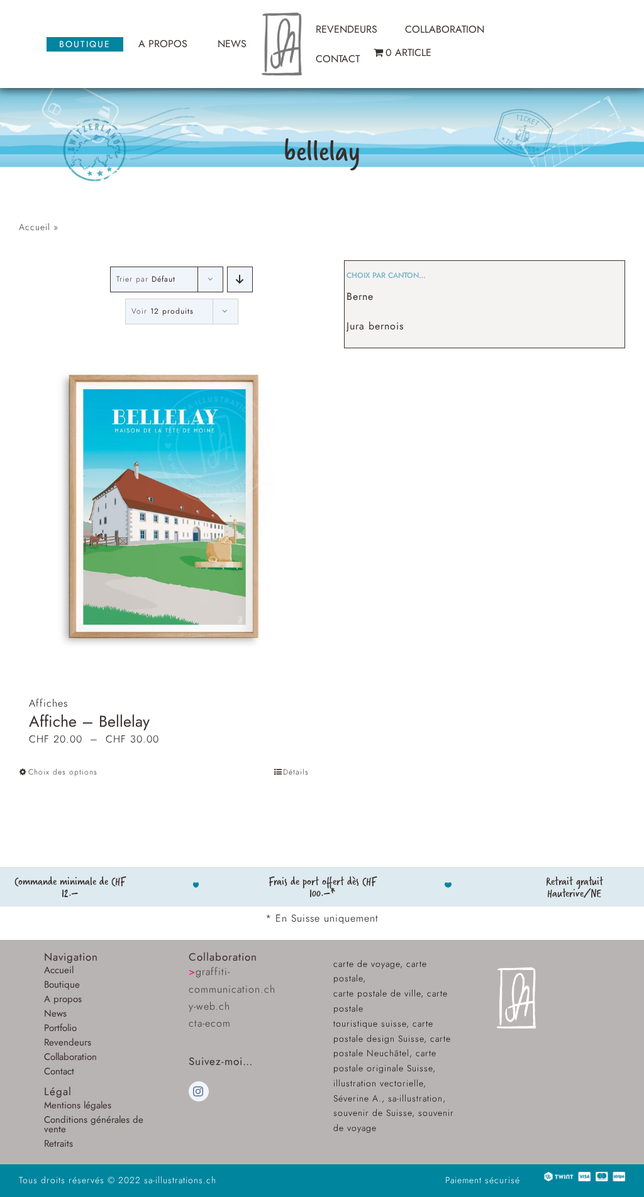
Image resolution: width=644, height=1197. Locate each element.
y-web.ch (209, 1006)
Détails (296, 772)
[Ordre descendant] (240, 279)
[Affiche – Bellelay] (164, 506)
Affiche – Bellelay (89, 721)
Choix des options (62, 772)
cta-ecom (210, 1023)
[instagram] (199, 1091)
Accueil (34, 227)
